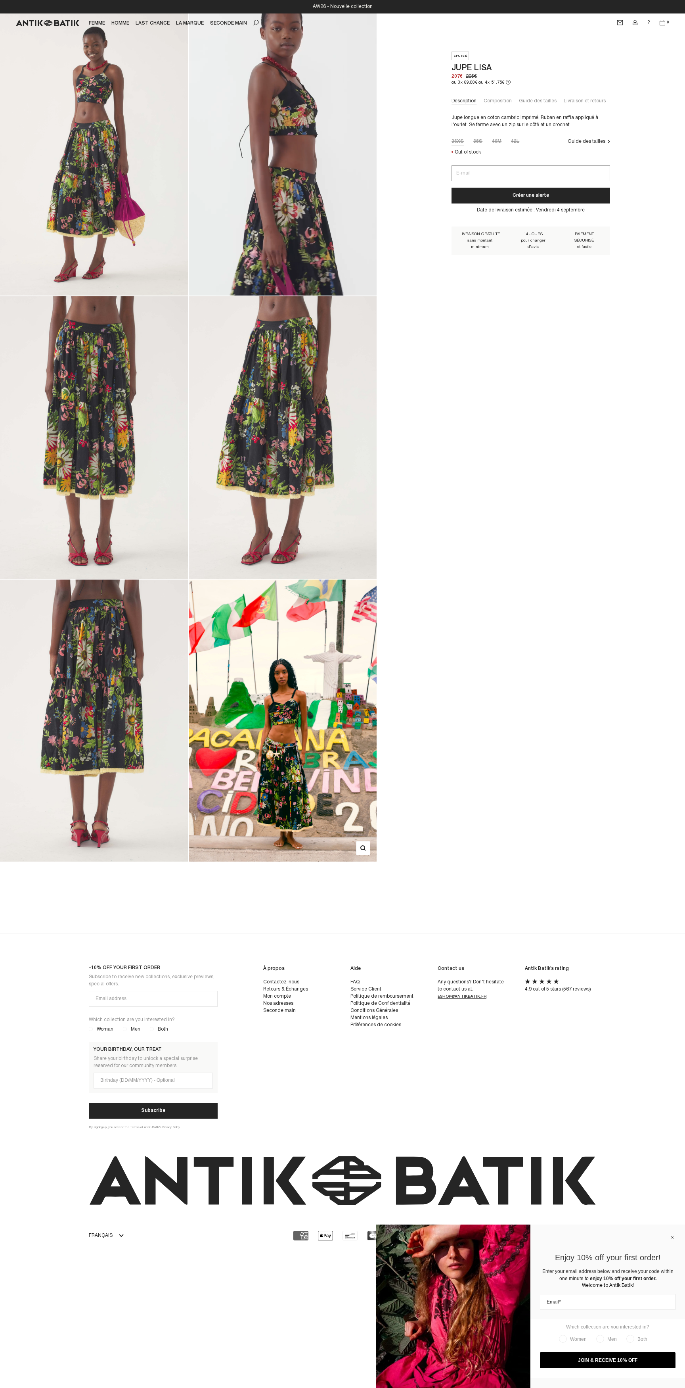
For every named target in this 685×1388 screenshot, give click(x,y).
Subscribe (153, 1110)
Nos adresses (278, 1003)
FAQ (355, 982)
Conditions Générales (374, 1010)
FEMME (97, 23)
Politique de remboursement (381, 996)
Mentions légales (369, 1018)
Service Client (365, 989)
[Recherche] (256, 22)
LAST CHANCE (153, 23)
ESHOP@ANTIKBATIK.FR (462, 996)
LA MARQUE (190, 23)
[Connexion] (635, 22)
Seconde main (279, 1010)
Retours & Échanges (285, 989)
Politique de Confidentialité (380, 1003)
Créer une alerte (531, 195)
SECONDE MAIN (228, 23)
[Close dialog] (672, 1237)
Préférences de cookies (375, 1025)
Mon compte (277, 996)
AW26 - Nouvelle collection (343, 6)
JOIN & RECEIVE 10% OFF (607, 1360)
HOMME (120, 23)
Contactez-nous (281, 982)
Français (101, 1235)
